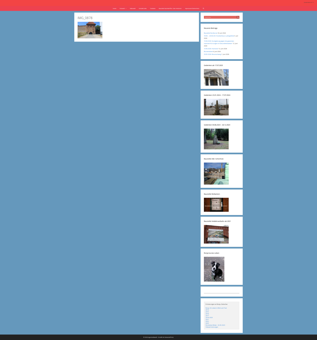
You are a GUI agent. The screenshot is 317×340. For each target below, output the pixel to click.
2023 (207, 323)
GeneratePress (169, 337)
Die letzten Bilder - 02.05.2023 (215, 325)
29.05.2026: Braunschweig (212, 54)
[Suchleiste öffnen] (203, 8)
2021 (207, 319)
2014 (207, 310)
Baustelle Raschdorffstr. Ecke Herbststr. (170, 8)
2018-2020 (209, 317)
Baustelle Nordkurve (210, 33)
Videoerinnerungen (212, 327)
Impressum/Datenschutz (192, 8)
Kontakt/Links (143, 8)
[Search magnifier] (238, 17)
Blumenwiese (208, 51)
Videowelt (133, 8)
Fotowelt (122, 8)
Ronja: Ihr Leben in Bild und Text (216, 308)
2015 (207, 312)
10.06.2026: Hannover (211, 49)
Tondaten (152, 8)
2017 (207, 316)
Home (114, 8)
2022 (207, 321)
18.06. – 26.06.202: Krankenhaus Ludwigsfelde (219, 36)
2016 (207, 314)
